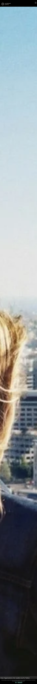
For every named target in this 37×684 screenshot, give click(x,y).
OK (15, 682)
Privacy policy (20, 682)
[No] (35, 681)
